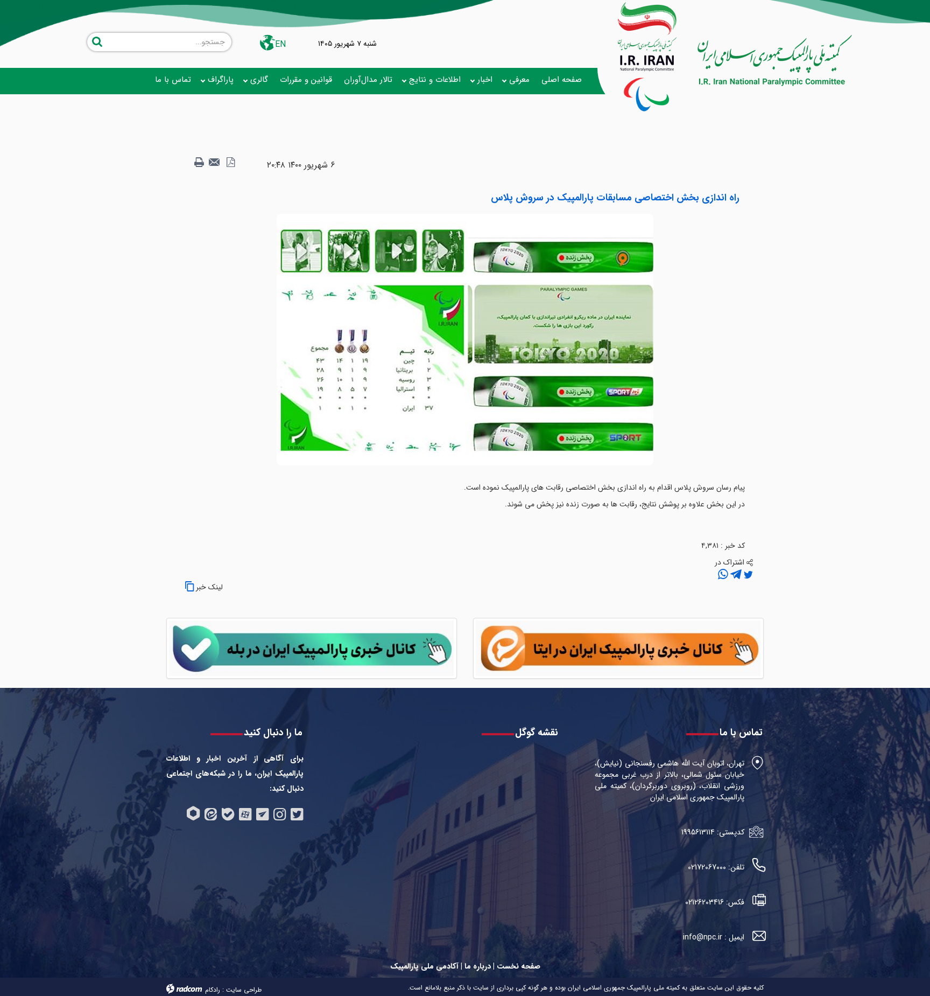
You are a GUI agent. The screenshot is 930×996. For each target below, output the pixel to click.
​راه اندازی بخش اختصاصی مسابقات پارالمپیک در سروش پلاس (615, 197)
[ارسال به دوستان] (215, 163)
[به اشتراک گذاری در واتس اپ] (723, 575)
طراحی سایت (244, 990)
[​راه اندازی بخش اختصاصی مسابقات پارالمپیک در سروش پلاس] (465, 339)
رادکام (212, 990)
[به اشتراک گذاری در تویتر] (747, 575)
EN (280, 44)
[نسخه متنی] (199, 163)
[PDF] (230, 163)
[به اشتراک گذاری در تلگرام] (735, 575)
